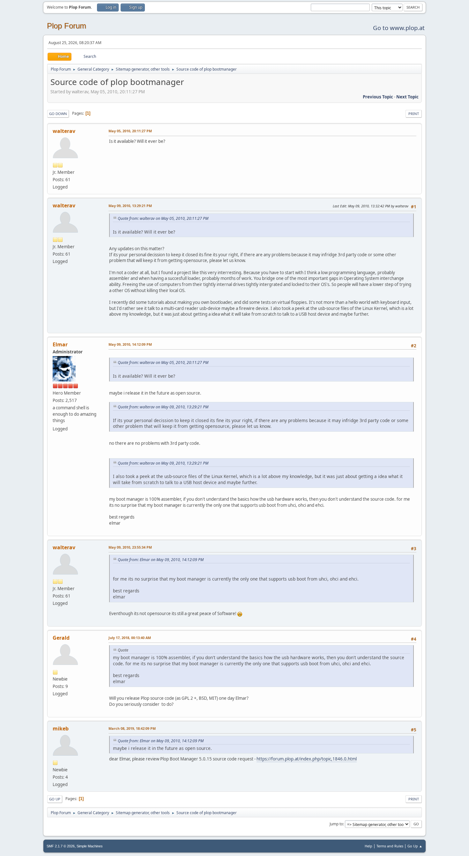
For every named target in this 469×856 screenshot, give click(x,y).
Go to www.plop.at (399, 28)
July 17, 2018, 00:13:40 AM (129, 637)
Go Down (58, 113)
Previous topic (378, 97)
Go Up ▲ (414, 846)
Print (413, 113)
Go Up (54, 799)
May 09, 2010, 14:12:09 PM (130, 344)
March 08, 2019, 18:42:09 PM (132, 728)
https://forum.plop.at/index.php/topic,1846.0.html (307, 759)
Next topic (407, 97)
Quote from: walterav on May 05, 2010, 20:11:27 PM (163, 218)
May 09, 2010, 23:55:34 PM (130, 547)
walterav (64, 131)
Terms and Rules (389, 846)
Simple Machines (90, 846)
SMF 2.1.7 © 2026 (61, 846)
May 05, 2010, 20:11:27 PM (130, 130)
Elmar (60, 344)
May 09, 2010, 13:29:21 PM (130, 205)
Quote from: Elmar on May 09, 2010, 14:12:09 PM (161, 559)
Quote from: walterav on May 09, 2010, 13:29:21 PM (163, 407)
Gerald (61, 637)
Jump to (336, 824)
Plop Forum (66, 25)
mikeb (61, 728)
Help (368, 846)
